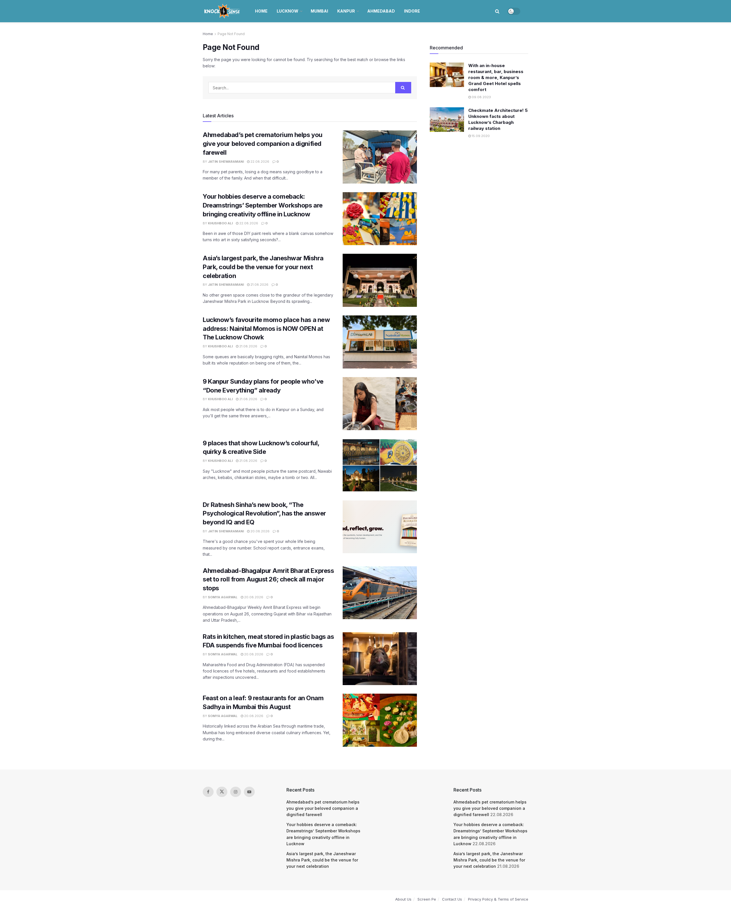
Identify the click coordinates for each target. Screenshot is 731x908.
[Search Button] (497, 11)
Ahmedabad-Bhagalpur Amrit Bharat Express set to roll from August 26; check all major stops (268, 579)
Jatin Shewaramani (226, 162)
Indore (412, 11)
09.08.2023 (481, 97)
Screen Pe (426, 899)
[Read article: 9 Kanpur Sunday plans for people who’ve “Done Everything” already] (380, 403)
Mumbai (319, 11)
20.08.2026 (260, 531)
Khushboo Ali (220, 223)
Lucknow (287, 11)
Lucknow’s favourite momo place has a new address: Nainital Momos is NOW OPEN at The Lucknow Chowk (266, 328)
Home (261, 11)
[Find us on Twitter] (221, 792)
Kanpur (346, 11)
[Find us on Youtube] (249, 792)
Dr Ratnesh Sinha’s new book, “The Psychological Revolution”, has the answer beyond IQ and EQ (264, 513)
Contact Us (452, 899)
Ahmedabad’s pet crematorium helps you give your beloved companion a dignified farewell (262, 143)
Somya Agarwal (223, 597)
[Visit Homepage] (222, 11)
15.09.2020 (480, 136)
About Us (403, 899)
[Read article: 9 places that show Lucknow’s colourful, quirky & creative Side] (380, 465)
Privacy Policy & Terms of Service (498, 899)
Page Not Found (231, 34)
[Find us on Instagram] (235, 792)
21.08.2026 (259, 285)
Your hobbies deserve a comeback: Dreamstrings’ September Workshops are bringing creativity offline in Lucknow (263, 205)
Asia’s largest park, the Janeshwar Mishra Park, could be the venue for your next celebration (263, 266)
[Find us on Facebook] (208, 792)
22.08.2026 (259, 162)
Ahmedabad (381, 11)
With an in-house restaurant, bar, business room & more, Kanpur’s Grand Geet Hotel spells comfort (495, 77)
